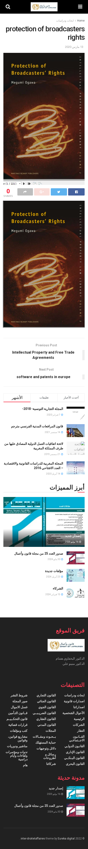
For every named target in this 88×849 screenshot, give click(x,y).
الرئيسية (79, 719)
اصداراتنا (79, 707)
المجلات (51, 730)
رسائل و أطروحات (49, 756)
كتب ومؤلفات (19, 730)
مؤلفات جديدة (54, 571)
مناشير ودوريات (17, 746)
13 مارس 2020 (74, 47)
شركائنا (51, 764)
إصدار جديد (73, 535)
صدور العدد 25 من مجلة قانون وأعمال (38, 553)
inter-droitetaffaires (33, 838)
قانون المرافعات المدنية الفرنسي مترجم (37, 426)
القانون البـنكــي (74, 758)
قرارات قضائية (18, 725)
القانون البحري (75, 764)
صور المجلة (20, 701)
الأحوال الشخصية (74, 713)
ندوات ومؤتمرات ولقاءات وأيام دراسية (17, 755)
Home (81, 20)
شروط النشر (19, 695)
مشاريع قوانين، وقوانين (18, 738)
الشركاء (58, 588)
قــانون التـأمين (18, 713)
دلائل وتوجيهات (46, 748)
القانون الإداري (75, 752)
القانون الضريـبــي (44, 713)
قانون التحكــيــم (17, 719)
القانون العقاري (46, 719)
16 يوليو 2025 (72, 542)
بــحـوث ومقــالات (44, 736)
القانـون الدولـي (75, 746)
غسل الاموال (19, 707)
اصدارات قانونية (74, 701)
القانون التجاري (46, 695)
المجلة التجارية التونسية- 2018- (42, 409)
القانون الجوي (47, 707)
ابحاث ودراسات (65, 20)
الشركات (79, 725)
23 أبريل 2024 (53, 576)
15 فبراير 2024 (53, 594)
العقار (81, 730)
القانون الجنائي (46, 701)
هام (25, 765)
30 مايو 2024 (54, 559)
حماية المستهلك (45, 742)
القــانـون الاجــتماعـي (77, 738)
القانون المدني (46, 725)
